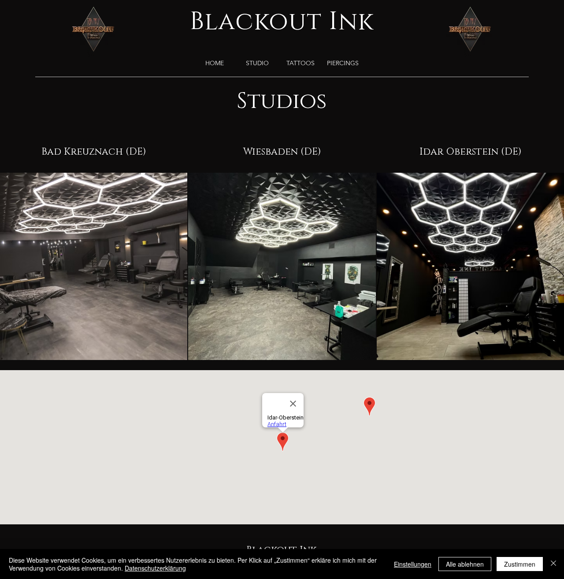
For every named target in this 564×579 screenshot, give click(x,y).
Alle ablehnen (465, 564)
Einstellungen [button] (412, 564)
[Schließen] (553, 564)
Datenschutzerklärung (155, 568)
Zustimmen (519, 564)
